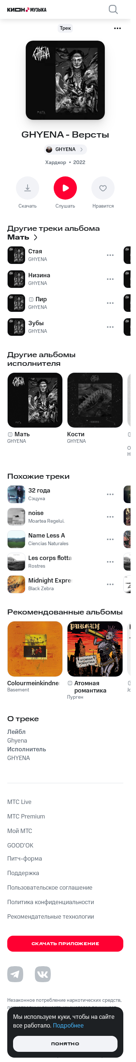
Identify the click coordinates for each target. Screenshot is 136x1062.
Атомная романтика (90, 687)
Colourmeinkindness (35, 683)
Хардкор (55, 162)
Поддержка (23, 873)
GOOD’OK (20, 845)
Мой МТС (19, 831)
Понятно (65, 1044)
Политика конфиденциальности (50, 902)
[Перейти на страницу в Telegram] (15, 974)
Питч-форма (24, 858)
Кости (76, 434)
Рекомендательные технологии (50, 916)
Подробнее (68, 1025)
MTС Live (19, 802)
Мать (22, 434)
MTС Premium (26, 816)
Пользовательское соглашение (49, 887)
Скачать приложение (65, 944)
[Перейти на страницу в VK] (43, 974)
